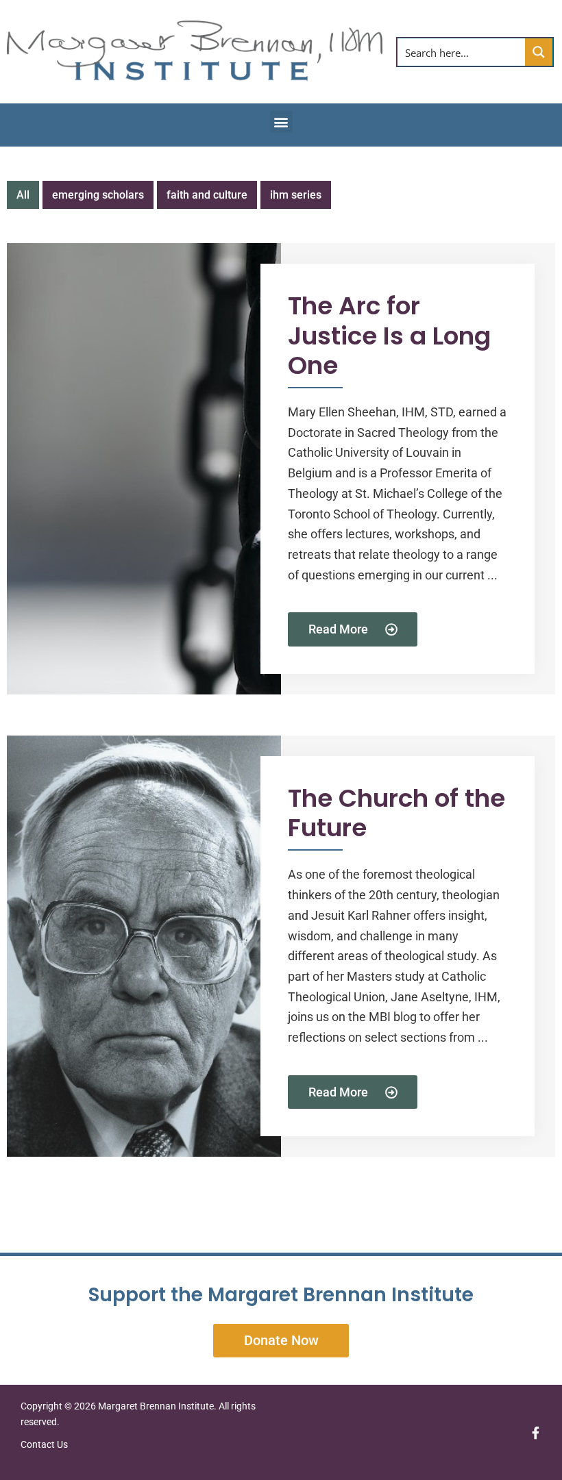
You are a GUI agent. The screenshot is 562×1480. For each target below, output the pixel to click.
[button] (281, 121)
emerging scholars (98, 194)
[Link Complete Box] (281, 468)
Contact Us (45, 1444)
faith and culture (207, 194)
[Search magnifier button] (538, 52)
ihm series (295, 194)
